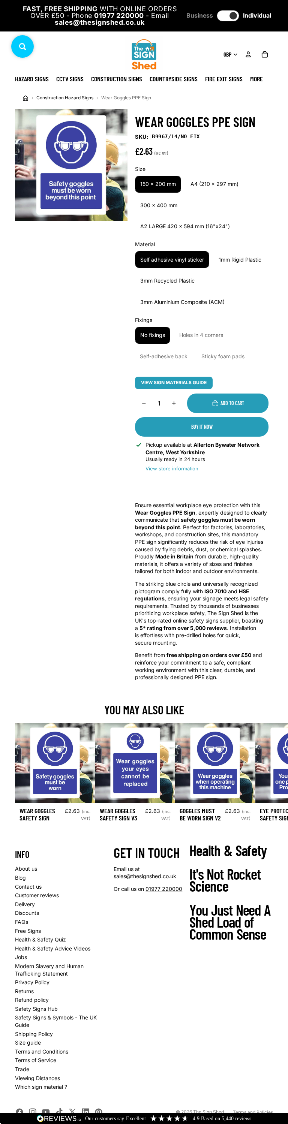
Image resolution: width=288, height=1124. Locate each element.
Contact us (28, 886)
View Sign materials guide (174, 382)
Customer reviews (37, 895)
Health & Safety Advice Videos (52, 948)
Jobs (21, 957)
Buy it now (202, 427)
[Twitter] (72, 1112)
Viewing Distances (37, 1078)
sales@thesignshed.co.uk (145, 876)
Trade (22, 1069)
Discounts (27, 913)
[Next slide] (264, 775)
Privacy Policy (32, 982)
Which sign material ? (41, 1087)
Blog (20, 877)
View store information (172, 468)
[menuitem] (256, 78)
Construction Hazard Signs (64, 97)
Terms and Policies (253, 1112)
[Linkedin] (85, 1112)
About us (26, 868)
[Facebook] (19, 1112)
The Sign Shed (208, 1112)
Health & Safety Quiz (40, 939)
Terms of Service (35, 1060)
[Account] (248, 54)
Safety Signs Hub (36, 1009)
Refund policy (32, 1000)
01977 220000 (164, 889)
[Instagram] (32, 1112)
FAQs (21, 922)
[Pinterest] (98, 1112)
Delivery (25, 904)
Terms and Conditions (41, 1051)
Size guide (28, 1042)
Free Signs (28, 931)
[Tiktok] (59, 1112)
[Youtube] (45, 1112)
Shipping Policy (34, 1034)
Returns (24, 991)
